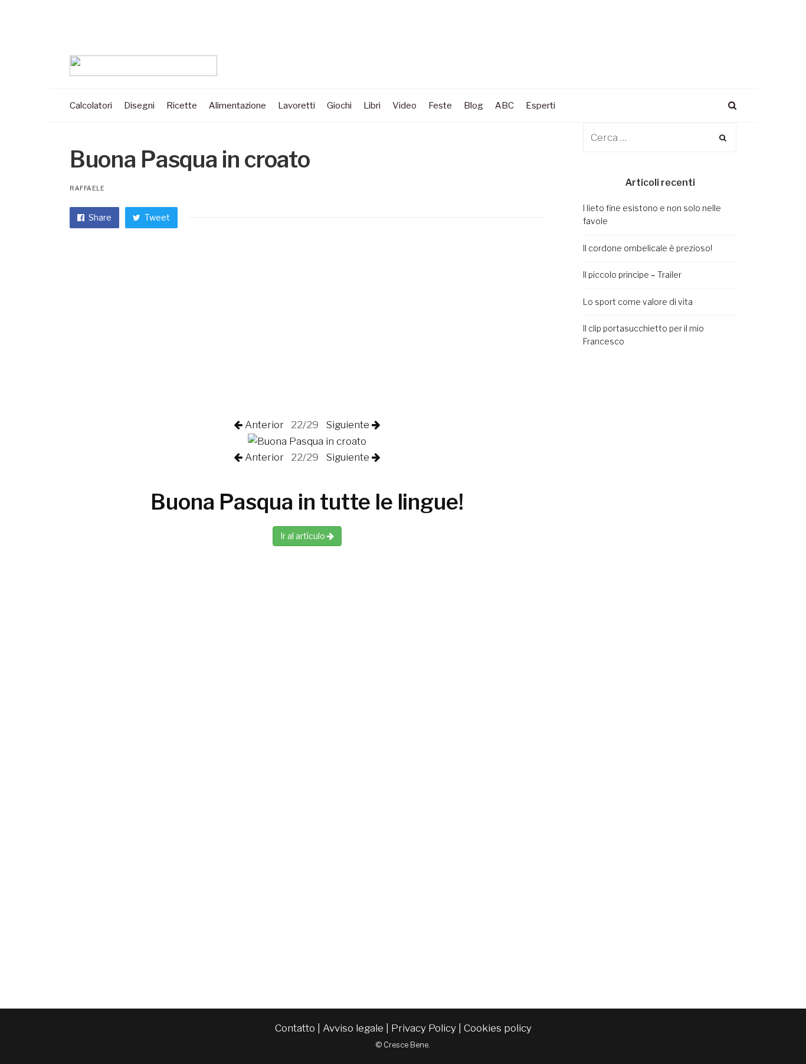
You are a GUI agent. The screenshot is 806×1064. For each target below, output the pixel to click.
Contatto (295, 1028)
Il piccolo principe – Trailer (632, 275)
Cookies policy (498, 1028)
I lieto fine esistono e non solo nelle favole (652, 214)
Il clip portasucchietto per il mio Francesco (643, 334)
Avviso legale (353, 1028)
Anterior (266, 425)
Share (99, 217)
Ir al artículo (303, 536)
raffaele (87, 188)
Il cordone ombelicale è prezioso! (647, 248)
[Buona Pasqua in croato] (307, 440)
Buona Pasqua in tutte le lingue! (307, 502)
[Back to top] (768, 1029)
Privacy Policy (423, 1028)
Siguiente (346, 425)
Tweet (156, 217)
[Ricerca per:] (659, 137)
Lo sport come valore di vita (638, 302)
